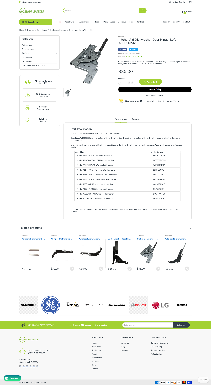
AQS (28, 383)
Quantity (121, 78)
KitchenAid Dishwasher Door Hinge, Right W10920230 (147, 239)
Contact (95, 369)
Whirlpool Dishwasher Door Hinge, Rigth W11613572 (175, 239)
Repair (94, 354)
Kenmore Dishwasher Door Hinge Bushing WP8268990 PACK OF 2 (33, 239)
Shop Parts (96, 347)
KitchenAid (122, 37)
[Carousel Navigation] (189, 228)
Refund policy (156, 354)
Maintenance (97, 358)
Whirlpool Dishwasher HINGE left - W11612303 (61, 239)
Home (94, 343)
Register (182, 2)
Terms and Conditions (160, 343)
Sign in (174, 2)
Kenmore (25, 236)
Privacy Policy (156, 347)
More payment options (155, 95)
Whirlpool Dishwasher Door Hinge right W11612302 (89, 239)
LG (109, 236)
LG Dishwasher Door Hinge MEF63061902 (119, 239)
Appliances (96, 350)
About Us (95, 361)
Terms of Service (158, 350)
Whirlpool (54, 236)
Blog (94, 365)
